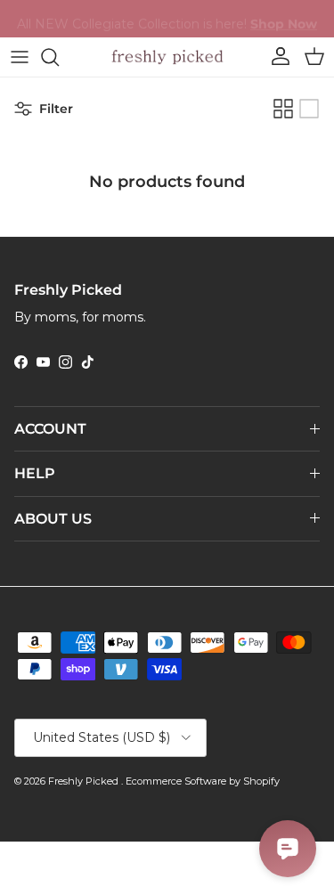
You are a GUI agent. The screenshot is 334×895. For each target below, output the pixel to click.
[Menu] (19, 57)
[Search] (58, 57)
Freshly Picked (84, 781)
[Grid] (283, 108)
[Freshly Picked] (167, 57)
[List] (309, 108)
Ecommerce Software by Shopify (203, 781)
